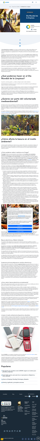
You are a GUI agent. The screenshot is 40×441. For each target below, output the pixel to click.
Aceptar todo (20, 225)
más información (21, 216)
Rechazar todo (20, 228)
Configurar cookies (24, 231)
